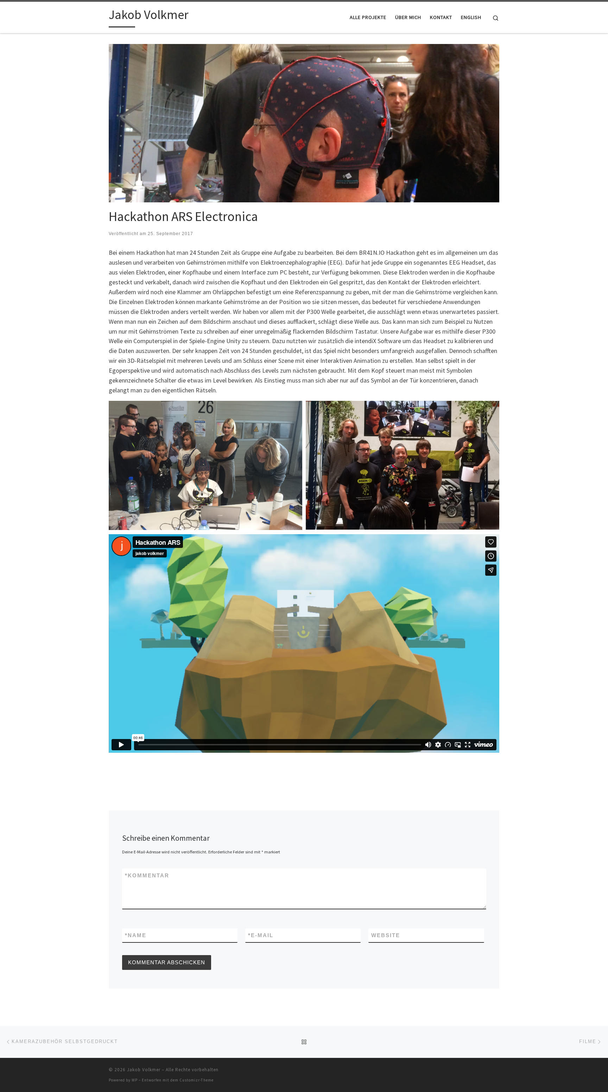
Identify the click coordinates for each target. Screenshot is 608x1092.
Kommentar (147, 875)
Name (135, 935)
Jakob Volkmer (143, 1070)
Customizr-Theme (196, 1080)
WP (135, 1080)
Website (385, 935)
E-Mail (260, 935)
